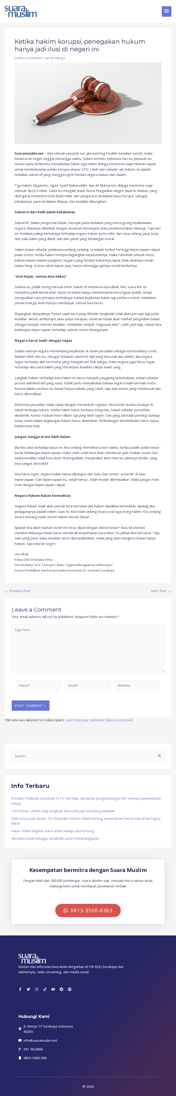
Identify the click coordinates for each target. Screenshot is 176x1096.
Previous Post (17, 591)
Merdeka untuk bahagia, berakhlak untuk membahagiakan (55, 838)
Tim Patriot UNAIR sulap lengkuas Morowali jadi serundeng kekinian (63, 811)
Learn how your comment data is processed (99, 720)
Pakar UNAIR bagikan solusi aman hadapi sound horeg (52, 830)
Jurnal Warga (55, 57)
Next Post (161, 591)
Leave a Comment (28, 57)
